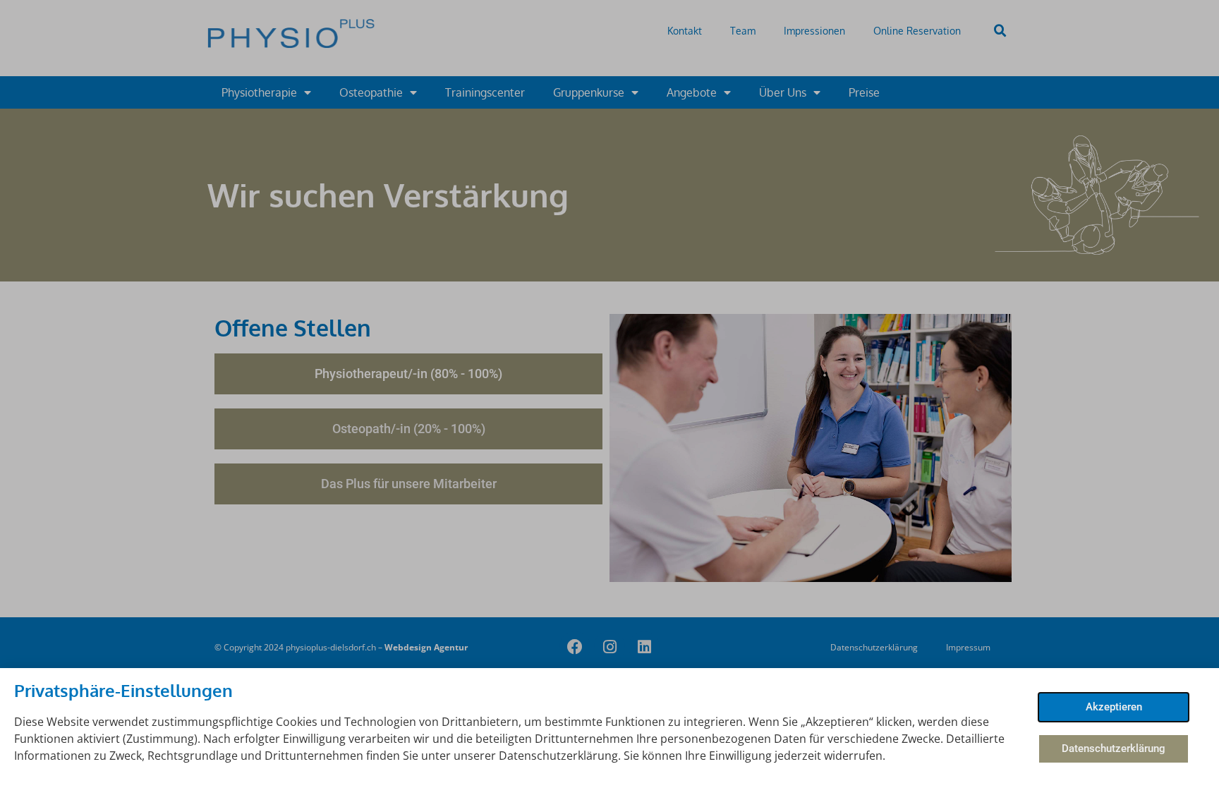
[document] (609, 394)
